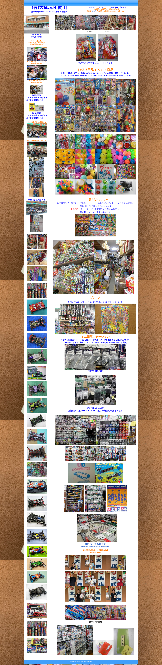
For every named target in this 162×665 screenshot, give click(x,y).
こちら (94, 11)
